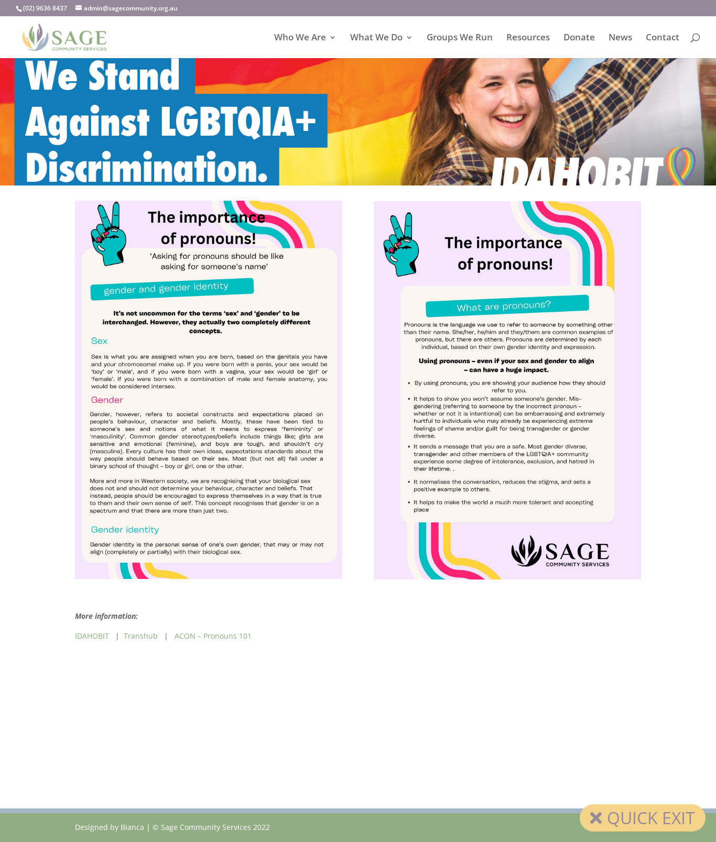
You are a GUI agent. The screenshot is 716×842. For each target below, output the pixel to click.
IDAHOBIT (93, 636)
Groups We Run (460, 38)
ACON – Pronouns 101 (213, 636)
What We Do (376, 38)
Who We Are (300, 38)
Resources (528, 38)
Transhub (141, 636)
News (620, 38)
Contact (662, 38)
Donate (579, 38)
